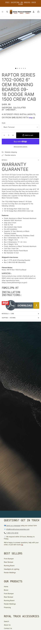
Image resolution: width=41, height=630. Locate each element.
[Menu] (2, 11)
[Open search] (7, 11)
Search (6, 621)
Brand (6, 590)
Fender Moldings (10, 572)
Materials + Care (8, 313)
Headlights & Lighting (11, 569)
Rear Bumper (8, 562)
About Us (7, 625)
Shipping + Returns (9, 318)
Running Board (9, 565)
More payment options (20, 146)
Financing (7, 607)
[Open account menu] (33, 11)
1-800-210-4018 (12, 533)
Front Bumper (9, 559)
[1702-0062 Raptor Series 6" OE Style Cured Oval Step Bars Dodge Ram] (20, 305)
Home (6, 586)
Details (4, 160)
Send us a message (13, 525)
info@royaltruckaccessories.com (17, 529)
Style (3, 123)
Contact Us (8, 628)
